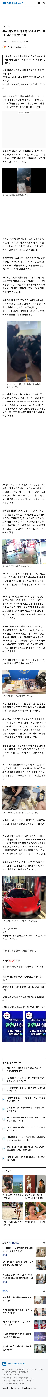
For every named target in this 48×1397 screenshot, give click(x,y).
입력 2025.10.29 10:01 (18, 42)
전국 (9, 26)
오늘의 (10, 1242)
